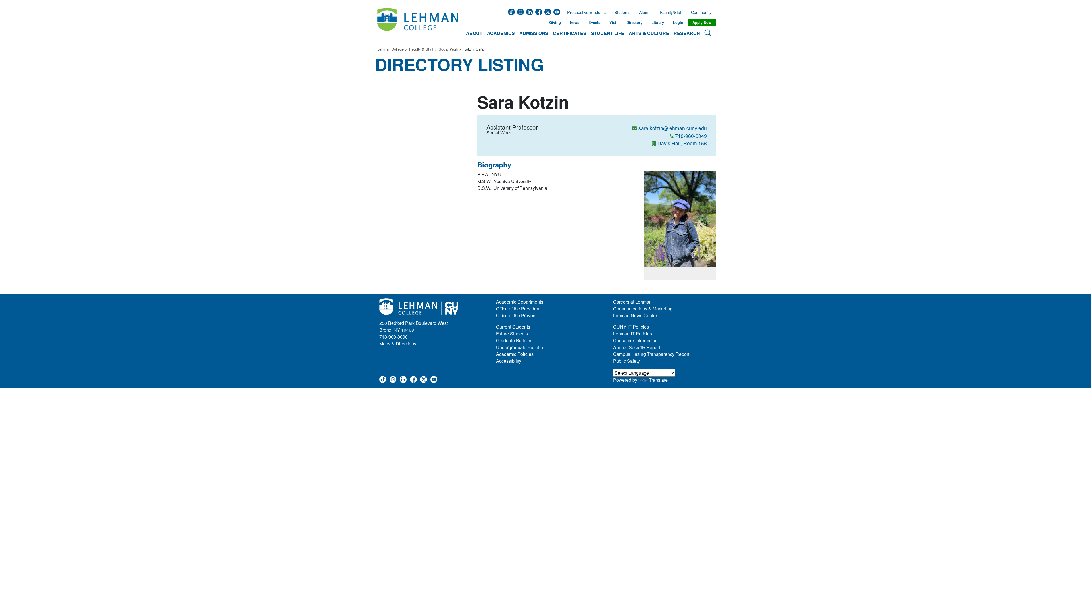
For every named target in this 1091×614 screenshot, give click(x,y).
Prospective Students (585, 12)
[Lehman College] (417, 22)
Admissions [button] (533, 33)
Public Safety (626, 361)
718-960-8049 (691, 135)
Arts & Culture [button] (649, 33)
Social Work (448, 49)
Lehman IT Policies (632, 333)
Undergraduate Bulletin (519, 347)
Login (678, 22)
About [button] (474, 33)
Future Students (512, 333)
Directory (634, 22)
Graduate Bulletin (513, 340)
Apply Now (701, 22)
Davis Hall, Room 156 (682, 143)
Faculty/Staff (671, 12)
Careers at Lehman (632, 301)
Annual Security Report (636, 347)
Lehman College (390, 49)
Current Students (513, 326)
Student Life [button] (607, 33)
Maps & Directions (397, 343)
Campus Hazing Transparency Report (651, 354)
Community (703, 12)
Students (622, 12)
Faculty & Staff (421, 49)
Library (657, 22)
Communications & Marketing (642, 308)
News (574, 22)
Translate (658, 380)
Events (594, 22)
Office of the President (518, 308)
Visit (613, 22)
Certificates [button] (569, 33)
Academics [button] (501, 33)
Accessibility (508, 361)
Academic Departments (519, 301)
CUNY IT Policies (631, 326)
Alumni (645, 12)
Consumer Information (635, 340)
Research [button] (687, 33)
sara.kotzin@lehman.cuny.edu (672, 128)
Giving (555, 22)
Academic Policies (515, 354)
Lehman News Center (635, 315)
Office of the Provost (516, 315)
